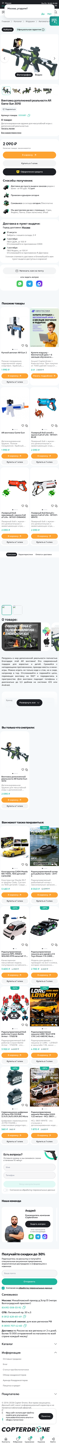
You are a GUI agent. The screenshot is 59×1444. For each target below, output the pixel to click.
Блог (5, 1364)
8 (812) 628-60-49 (12, 1316)
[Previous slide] (5, 58)
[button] (12, 349)
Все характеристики (11, 133)
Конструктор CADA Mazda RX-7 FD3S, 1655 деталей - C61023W (14, 874)
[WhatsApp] (19, 286)
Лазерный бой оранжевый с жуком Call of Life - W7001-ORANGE (13, 515)
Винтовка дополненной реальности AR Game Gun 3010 (14, 779)
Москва (26, 227)
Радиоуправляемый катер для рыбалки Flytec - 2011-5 (44, 874)
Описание (11, 554)
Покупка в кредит (11, 1385)
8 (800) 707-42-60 (12, 1325)
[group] (29, 57)
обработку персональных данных (35, 1288)
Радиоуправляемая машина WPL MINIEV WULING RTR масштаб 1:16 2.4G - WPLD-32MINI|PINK (14, 954)
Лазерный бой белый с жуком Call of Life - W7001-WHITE (44, 515)
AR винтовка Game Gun (13, 433)
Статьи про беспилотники (16, 1369)
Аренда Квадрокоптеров (15, 1380)
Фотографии (24, 74)
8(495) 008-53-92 (11, 1307)
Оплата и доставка (44, 554)
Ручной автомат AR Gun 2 (14, 353)
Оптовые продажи (12, 1359)
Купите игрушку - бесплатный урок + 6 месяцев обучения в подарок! (41, 355)
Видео (38, 74)
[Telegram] (29, 286)
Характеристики (25, 554)
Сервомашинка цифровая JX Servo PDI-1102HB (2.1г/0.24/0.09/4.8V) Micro (14, 1114)
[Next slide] (54, 58)
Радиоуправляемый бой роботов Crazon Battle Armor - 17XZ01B (13, 1034)
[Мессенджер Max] (39, 286)
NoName (7, 29)
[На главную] (29, 1429)
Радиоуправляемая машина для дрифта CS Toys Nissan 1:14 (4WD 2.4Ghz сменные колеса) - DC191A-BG (43, 954)
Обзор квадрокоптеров (14, 1375)
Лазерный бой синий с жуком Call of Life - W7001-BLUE (44, 435)
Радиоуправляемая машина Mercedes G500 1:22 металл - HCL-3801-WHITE (43, 1114)
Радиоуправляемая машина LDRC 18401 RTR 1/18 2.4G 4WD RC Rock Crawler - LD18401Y (43, 1034)
